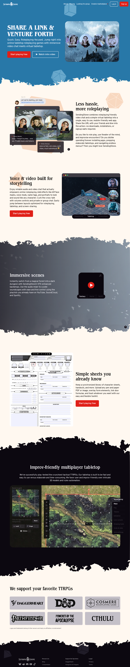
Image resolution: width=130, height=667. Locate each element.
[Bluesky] (20, 664)
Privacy (91, 662)
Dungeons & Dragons (72, 665)
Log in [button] (114, 4)
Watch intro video (47, 54)
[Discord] (27, 664)
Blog (43, 662)
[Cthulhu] (103, 618)
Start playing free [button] (19, 54)
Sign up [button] (124, 4)
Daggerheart (69, 662)
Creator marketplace (99, 4)
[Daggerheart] (27, 603)
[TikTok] (34, 664)
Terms (91, 665)
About (65, 4)
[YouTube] (31, 664)
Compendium (46, 665)
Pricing (72, 4)
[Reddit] (23, 664)
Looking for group (83, 4)
